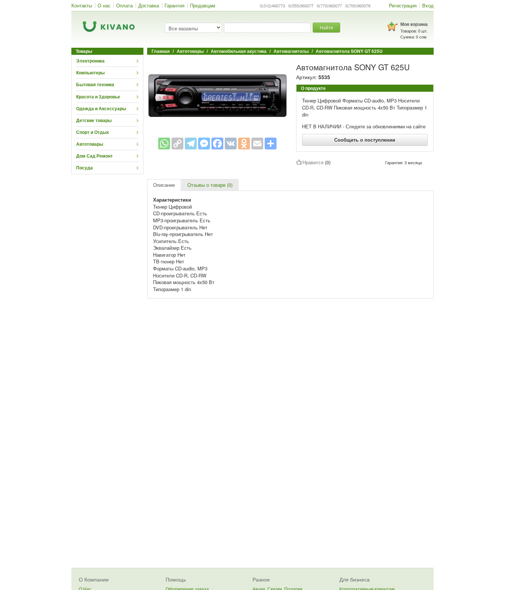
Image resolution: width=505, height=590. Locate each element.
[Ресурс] (270, 143)
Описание (164, 184)
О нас (104, 5)
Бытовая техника (95, 84)
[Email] (257, 143)
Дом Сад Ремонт (94, 155)
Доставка (148, 5)
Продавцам (202, 5)
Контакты (81, 5)
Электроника (90, 60)
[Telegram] (190, 143)
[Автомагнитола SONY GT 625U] (217, 94)
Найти (326, 27)
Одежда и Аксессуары (101, 108)
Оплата (124, 5)
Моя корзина (414, 24)
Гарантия (174, 5)
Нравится (312, 162)
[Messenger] (204, 143)
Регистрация (403, 5)
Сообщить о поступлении (364, 139)
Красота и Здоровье (98, 96)
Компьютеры (90, 72)
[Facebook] (217, 143)
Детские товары (94, 120)
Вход (428, 5)
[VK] (230, 143)
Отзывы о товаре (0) (210, 184)
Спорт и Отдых (92, 132)
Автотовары (89, 144)
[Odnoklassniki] (244, 143)
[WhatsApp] (164, 143)
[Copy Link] (177, 143)
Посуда (84, 167)
